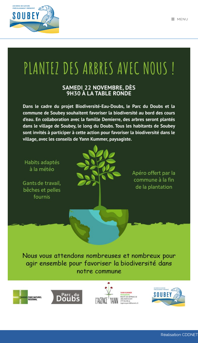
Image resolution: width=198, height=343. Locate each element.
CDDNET (190, 334)
